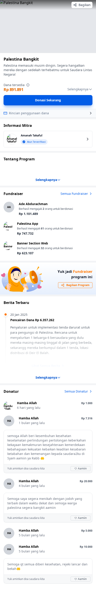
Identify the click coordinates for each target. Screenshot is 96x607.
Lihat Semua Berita (46, 366)
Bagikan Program (78, 285)
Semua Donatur (76, 391)
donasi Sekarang (48, 100)
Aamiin (82, 468)
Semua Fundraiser (74, 193)
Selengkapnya (77, 89)
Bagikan (85, 5)
